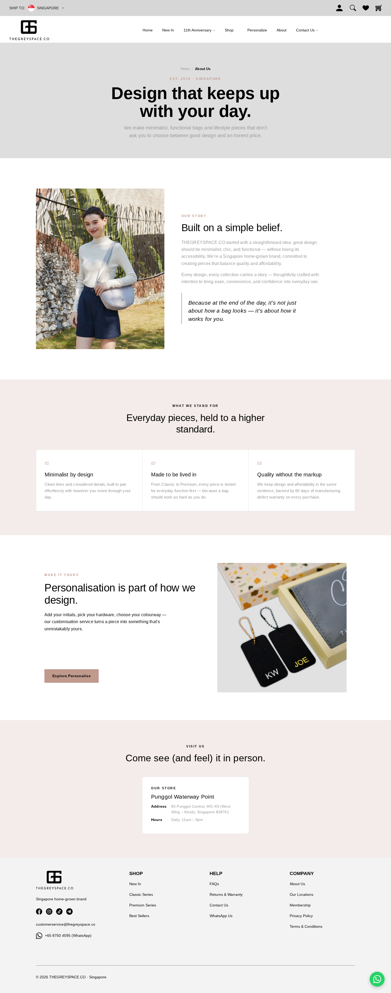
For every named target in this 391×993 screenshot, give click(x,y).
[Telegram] (69, 911)
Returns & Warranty (226, 894)
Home (185, 69)
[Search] (353, 8)
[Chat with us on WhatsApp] (377, 979)
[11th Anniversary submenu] (214, 30)
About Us (297, 884)
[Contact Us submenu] (317, 30)
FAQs (214, 884)
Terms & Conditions (306, 926)
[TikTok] (59, 911)
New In (135, 884)
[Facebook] (39, 911)
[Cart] (378, 8)
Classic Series (141, 894)
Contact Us (219, 905)
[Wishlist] (366, 8)
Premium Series (142, 905)
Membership (300, 905)
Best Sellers (139, 916)
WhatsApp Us (221, 916)
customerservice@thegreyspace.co (65, 924)
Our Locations (301, 894)
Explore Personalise (71, 676)
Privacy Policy (301, 916)
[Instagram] (49, 911)
